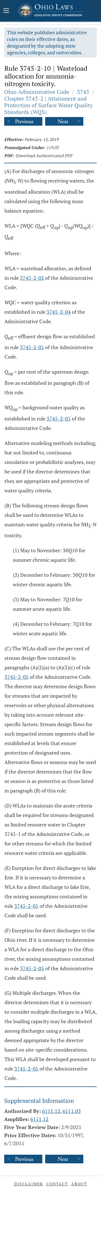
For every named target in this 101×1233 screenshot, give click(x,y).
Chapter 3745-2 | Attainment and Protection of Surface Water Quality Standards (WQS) (48, 105)
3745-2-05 (32, 347)
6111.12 (51, 1111)
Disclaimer (28, 1183)
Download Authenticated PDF (43, 155)
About (79, 1183)
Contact (57, 1183)
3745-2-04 (59, 311)
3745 (83, 92)
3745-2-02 (32, 277)
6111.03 (72, 1111)
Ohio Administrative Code (36, 92)
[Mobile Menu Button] (6, 11)
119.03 (52, 147)
